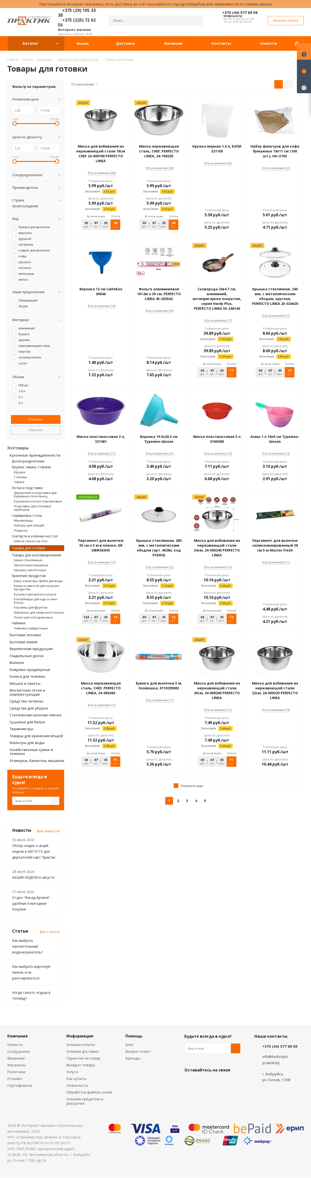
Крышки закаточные (30, 570)
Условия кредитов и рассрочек (84, 1101)
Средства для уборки (28, 708)
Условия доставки (82, 1051)
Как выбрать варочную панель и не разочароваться (31, 972)
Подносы (21, 530)
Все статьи (49, 931)
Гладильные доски (26, 655)
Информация (79, 1036)
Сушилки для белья (27, 721)
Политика (16, 1071)
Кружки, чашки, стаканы (31, 467)
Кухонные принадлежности (34, 455)
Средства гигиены (26, 701)
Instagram (213, 1081)
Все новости (48, 830)
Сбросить (35, 430)
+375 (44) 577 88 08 (240, 12)
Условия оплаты (80, 1044)
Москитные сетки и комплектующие (27, 692)
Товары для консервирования (36, 555)
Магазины (16, 1064)
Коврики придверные (29, 669)
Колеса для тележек (27, 676)
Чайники (18, 623)
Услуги (72, 1071)
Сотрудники (18, 1051)
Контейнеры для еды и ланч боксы (35, 601)
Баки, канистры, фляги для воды (38, 581)
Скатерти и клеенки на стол (35, 536)
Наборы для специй (29, 525)
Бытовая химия (23, 641)
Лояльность (77, 1085)
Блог (129, 1044)
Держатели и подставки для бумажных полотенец (35, 494)
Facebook (201, 1081)
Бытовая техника (25, 634)
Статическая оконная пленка (35, 714)
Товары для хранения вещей (36, 735)
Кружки (19, 472)
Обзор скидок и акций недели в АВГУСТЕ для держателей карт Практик (33, 851)
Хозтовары (17, 448)
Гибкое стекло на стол (30, 541)
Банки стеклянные (28, 560)
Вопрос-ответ (137, 1051)
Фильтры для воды (26, 742)
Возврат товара (80, 1064)
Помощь (133, 1036)
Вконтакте (189, 1081)
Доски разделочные (28, 461)
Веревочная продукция (30, 648)
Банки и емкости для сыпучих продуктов (36, 587)
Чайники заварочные (31, 628)
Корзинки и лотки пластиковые (38, 501)
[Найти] (197, 20)
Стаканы (20, 477)
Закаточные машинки (31, 565)
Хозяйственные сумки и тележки (31, 751)
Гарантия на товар (83, 1058)
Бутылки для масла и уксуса (35, 594)
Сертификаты (19, 1085)
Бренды (132, 1058)
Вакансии (16, 1058)
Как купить (76, 1078)
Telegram (226, 1081)
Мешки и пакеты (24, 683)
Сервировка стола (27, 515)
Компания (17, 1036)
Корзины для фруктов (30, 607)
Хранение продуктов (29, 575)
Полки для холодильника (33, 617)
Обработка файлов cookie (89, 1092)
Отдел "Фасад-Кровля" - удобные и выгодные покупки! (32, 903)
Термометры (21, 728)
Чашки (19, 482)
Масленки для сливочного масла (39, 612)
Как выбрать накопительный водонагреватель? (27, 946)
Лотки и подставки (27, 487)
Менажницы (23, 520)
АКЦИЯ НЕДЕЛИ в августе (33, 877)
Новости (15, 1044)
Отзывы (14, 1078)
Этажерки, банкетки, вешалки (36, 760)
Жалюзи (16, 662)
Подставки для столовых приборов (32, 508)
